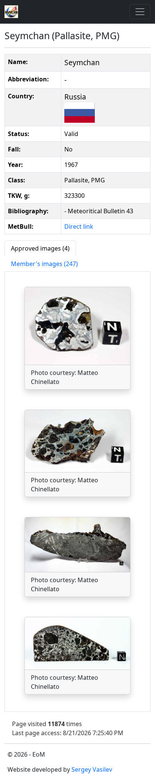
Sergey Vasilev (91, 769)
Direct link (78, 226)
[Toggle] (139, 11)
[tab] (40, 248)
